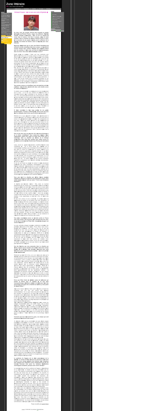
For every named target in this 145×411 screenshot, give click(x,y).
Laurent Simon (45, 404)
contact (23, 409)
